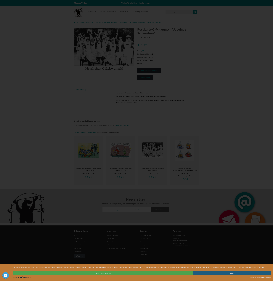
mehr (232, 273)
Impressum (253, 277)
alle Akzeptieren (103, 273)
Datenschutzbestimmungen (264, 277)
